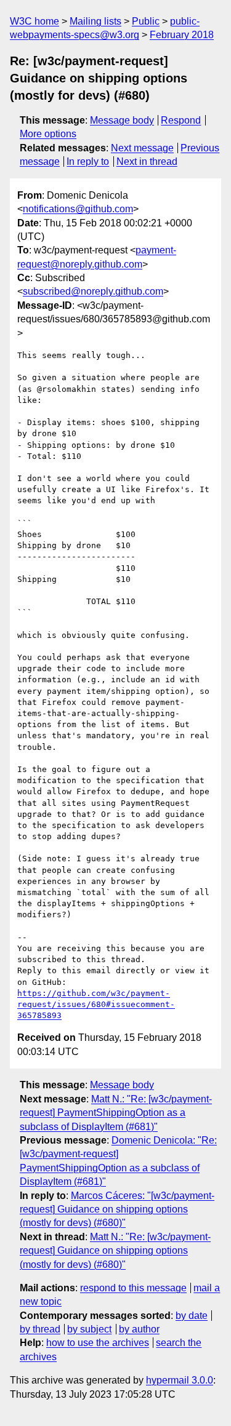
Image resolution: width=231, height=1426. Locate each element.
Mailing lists (95, 21)
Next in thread (146, 161)
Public (146, 21)
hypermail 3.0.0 (179, 1380)
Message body (122, 120)
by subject (89, 1329)
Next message (142, 148)
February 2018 (182, 35)
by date (192, 1315)
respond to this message (133, 1288)
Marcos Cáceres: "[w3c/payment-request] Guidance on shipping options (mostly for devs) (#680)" (117, 1209)
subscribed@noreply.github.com (93, 291)
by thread (40, 1329)
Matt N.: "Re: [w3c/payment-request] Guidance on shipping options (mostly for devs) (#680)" (115, 1251)
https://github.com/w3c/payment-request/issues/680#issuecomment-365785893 (96, 1004)
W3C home (34, 21)
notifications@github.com (78, 209)
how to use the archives (97, 1342)
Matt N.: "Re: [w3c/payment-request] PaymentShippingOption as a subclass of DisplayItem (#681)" (116, 1113)
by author (139, 1329)
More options (48, 134)
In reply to (88, 161)
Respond (181, 120)
